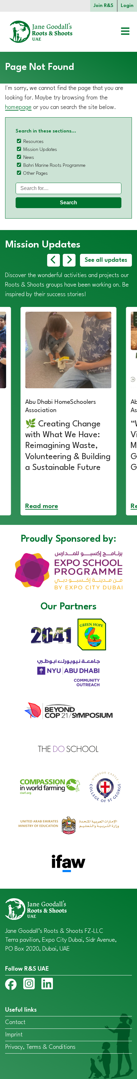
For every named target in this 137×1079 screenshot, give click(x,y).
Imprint (14, 1035)
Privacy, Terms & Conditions (40, 1047)
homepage (18, 107)
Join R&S (103, 5)
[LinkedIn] (47, 984)
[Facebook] (11, 985)
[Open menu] (120, 31)
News (28, 157)
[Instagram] (29, 984)
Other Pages (35, 173)
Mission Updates (40, 149)
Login (127, 5)
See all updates (106, 260)
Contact (15, 1022)
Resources (33, 141)
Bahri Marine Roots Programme (54, 165)
